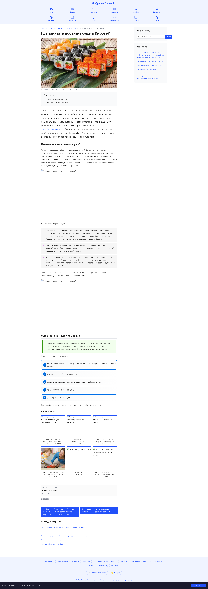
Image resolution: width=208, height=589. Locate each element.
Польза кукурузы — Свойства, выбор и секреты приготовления (65, 536)
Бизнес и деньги (62, 561)
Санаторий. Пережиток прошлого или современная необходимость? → (98, 510)
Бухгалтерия (114, 565)
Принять (198, 585)
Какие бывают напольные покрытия (149, 61)
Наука (91, 565)
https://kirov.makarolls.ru (53, 129)
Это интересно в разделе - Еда (65, 28)
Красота (93, 20)
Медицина (114, 12)
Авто (51, 12)
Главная (44, 28)
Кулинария (93, 12)
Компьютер (72, 20)
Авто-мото (49, 561)
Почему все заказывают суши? (57, 99)
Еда (51, 28)
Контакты (94, 580)
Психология (157, 12)
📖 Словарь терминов (97, 573)
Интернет (51, 20)
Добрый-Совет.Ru (104, 3)
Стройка (136, 12)
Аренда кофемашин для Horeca (53, 544)
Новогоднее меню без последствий (54, 532)
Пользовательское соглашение (111, 580)
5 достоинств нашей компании (57, 102)
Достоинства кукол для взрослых (149, 65)
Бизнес (72, 12)
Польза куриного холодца (51, 540)
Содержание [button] (79, 95)
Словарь (136, 20)
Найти (169, 36)
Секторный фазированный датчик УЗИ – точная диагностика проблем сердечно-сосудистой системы (150, 55)
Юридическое (102, 565)
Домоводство (114, 20)
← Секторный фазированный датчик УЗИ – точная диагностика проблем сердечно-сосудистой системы (58, 512)
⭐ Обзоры (115, 573)
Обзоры (156, 20)
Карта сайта (128, 580)
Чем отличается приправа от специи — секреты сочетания (63, 528)
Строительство (99, 561)
